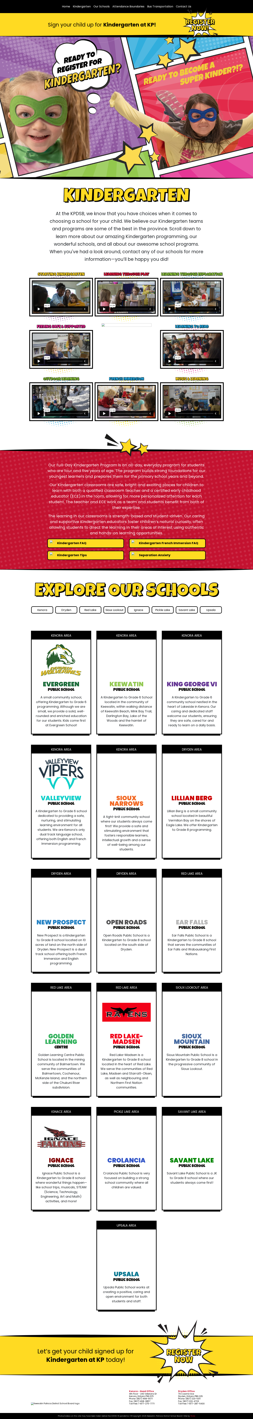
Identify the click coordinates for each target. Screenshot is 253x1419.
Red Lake (90, 610)
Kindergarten (82, 6)
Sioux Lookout (115, 610)
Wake (192, 1416)
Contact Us (183, 6)
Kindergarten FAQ (71, 543)
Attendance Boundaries (128, 6)
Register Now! (200, 25)
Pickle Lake (162, 610)
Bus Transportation (160, 6)
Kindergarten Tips (71, 555)
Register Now (183, 1357)
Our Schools (101, 6)
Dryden (66, 610)
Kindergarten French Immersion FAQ (168, 543)
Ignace (138, 610)
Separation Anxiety (154, 555)
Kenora (42, 610)
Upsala (210, 610)
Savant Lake (187, 610)
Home (66, 6)
